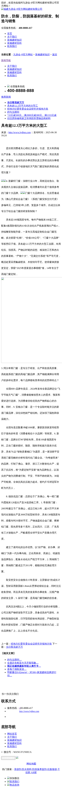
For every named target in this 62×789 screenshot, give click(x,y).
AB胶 (34, 772)
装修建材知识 (14, 40)
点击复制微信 (8, 758)
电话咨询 (14, 785)
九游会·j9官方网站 (23, 54)
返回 (54, 54)
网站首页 (12, 733)
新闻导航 (6, 60)
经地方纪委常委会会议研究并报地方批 (27, 109)
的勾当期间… (14, 659)
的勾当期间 (13, 112)
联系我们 (12, 46)
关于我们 (12, 36)
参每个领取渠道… (16, 669)
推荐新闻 (6, 97)
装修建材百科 (14, 43)
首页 (9, 33)
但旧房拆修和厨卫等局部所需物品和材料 (29, 118)
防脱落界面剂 (39, 769)
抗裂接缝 (52, 769)
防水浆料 (27, 769)
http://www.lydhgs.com (19, 132)
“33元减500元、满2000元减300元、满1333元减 (31, 115)
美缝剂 (17, 769)
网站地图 (31, 763)
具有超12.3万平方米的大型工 (22, 105)
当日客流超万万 (14, 647)
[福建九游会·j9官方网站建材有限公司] (21, 9)
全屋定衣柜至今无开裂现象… (23, 663)
